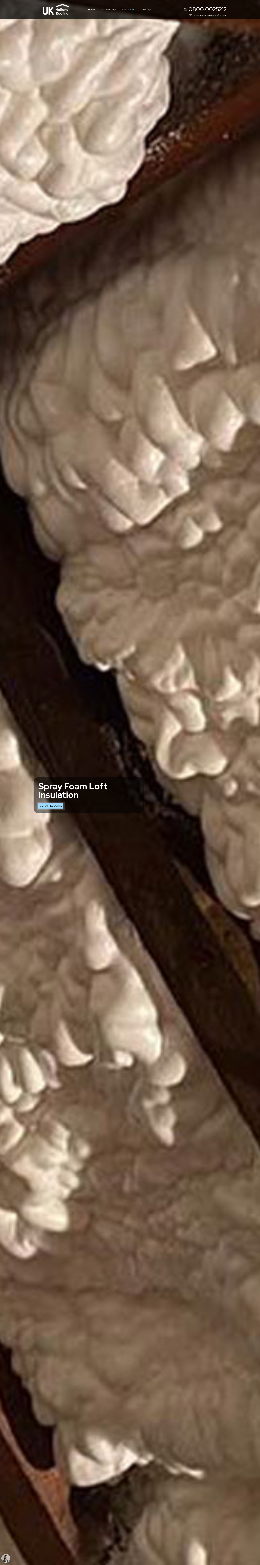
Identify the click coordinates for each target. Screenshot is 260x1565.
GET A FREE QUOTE (51, 805)
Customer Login (108, 9)
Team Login (145, 9)
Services (126, 9)
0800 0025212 (207, 9)
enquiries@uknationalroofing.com (209, 15)
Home (91, 9)
